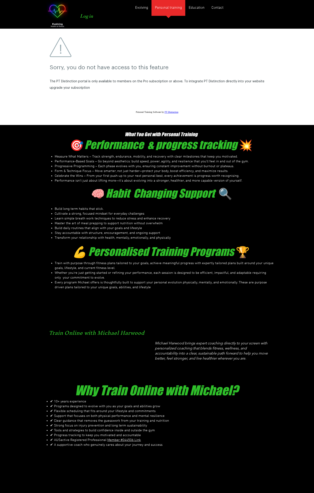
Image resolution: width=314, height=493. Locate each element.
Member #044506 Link (124, 440)
